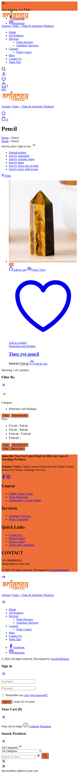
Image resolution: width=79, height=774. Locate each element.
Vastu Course (24, 52)
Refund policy (17, 538)
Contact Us (15, 58)
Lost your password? (36, 695)
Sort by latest (16, 162)
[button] (17, 269)
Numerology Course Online (25, 500)
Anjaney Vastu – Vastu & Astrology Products (27, 25)
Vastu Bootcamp (18, 497)
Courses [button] (13, 48)
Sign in (6, 701)
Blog (12, 55)
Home (12, 32)
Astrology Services (27, 45)
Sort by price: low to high (23, 165)
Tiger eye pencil (24, 354)
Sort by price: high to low (23, 169)
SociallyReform (60, 570)
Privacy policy (17, 541)
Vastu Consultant (18, 519)
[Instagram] (8, 478)
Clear (5, 415)
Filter (5, 448)
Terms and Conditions (21, 544)
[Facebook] (3, 478)
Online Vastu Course (21, 493)
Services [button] (14, 38)
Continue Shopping (39, 726)
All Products (16, 35)
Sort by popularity (19, 155)
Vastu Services (24, 42)
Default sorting (17, 152)
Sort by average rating (21, 159)
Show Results (19, 415)
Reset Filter (17, 448)
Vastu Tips (15, 62)
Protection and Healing (22, 346)
